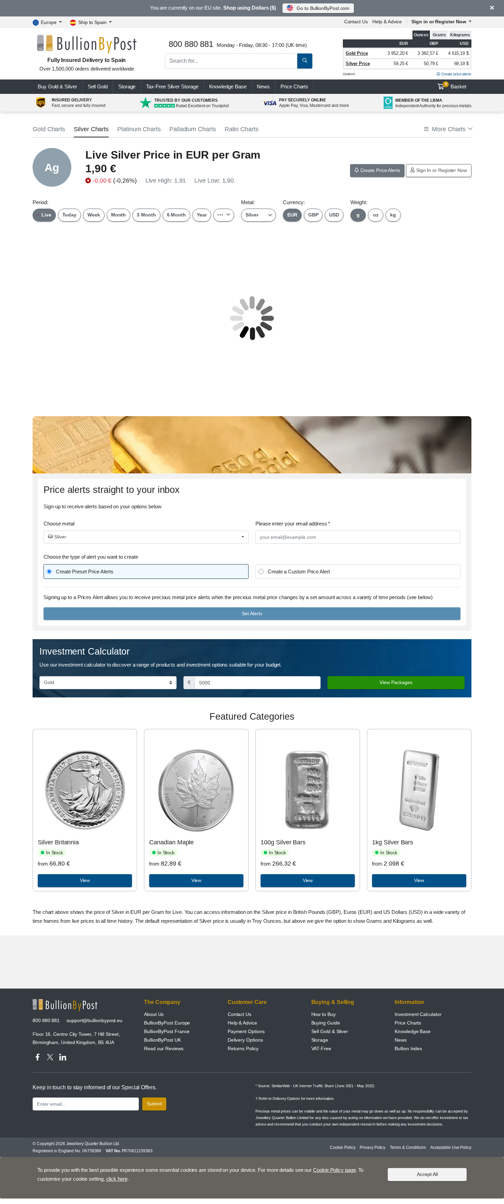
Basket (456, 85)
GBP (313, 215)
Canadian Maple (171, 842)
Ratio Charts (242, 129)
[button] (447, 129)
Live (45, 215)
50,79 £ (431, 63)
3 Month (146, 215)
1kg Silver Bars (392, 842)
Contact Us (239, 1014)
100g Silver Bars (283, 842)
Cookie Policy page (334, 1170)
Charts (294, 86)
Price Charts (408, 1023)
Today (69, 215)
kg (393, 215)
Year (202, 215)
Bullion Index (408, 1048)
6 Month (176, 215)
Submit (154, 1103)
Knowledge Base (228, 86)
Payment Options (246, 1031)
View (85, 880)
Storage (126, 86)
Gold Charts (49, 129)
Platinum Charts (139, 129)
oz (376, 215)
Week (93, 215)
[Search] (304, 61)
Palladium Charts (192, 129)
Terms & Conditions (408, 1147)
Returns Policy (243, 1048)
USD (334, 215)
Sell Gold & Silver (329, 1031)
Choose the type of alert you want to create (91, 557)
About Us (154, 1014)
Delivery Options (245, 1040)
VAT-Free (321, 1048)
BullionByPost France (167, 1031)
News (263, 86)
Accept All (427, 1174)
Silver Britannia (58, 842)
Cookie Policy (342, 1147)
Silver (59, 536)
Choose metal (59, 523)
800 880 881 (46, 1020)
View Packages (396, 682)
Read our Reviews (163, 1048)
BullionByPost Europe (167, 1023)
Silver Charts (91, 129)
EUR (292, 215)
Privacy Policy (372, 1147)
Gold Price (357, 53)
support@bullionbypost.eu (94, 1020)
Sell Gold (98, 86)
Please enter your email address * (292, 523)
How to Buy (323, 1014)
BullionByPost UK (162, 1040)
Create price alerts (455, 74)
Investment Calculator (418, 1014)
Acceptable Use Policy (450, 1147)
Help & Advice (387, 21)
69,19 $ (461, 63)
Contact (356, 21)
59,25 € (401, 63)
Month (118, 215)
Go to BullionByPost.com (323, 8)
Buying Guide (325, 1023)
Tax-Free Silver (172, 86)
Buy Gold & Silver (57, 86)
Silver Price (358, 63)
